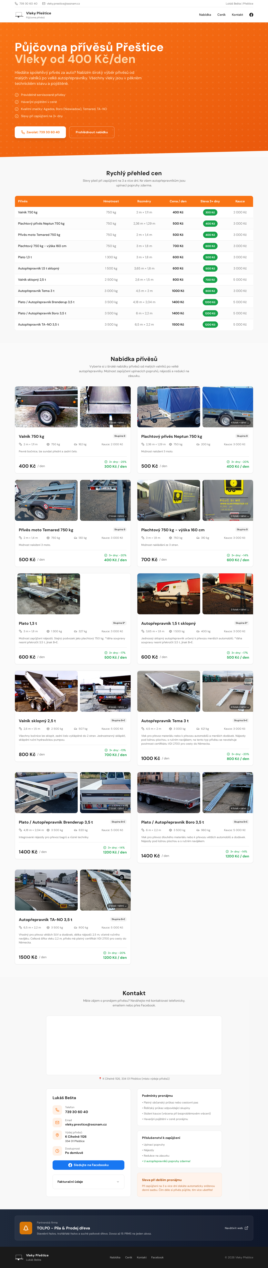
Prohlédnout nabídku (92, 132)
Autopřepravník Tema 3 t (36, 291)
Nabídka (205, 15)
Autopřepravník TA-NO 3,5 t (38, 324)
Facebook (157, 1257)
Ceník (221, 15)
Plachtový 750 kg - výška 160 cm (42, 246)
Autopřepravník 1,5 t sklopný (38, 268)
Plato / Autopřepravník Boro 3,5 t (42, 313)
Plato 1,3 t (25, 257)
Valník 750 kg (27, 212)
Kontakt (237, 15)
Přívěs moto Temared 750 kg (39, 235)
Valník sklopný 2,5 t (32, 280)
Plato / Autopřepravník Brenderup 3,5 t (46, 302)
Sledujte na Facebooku (91, 1165)
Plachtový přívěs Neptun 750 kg (41, 223)
